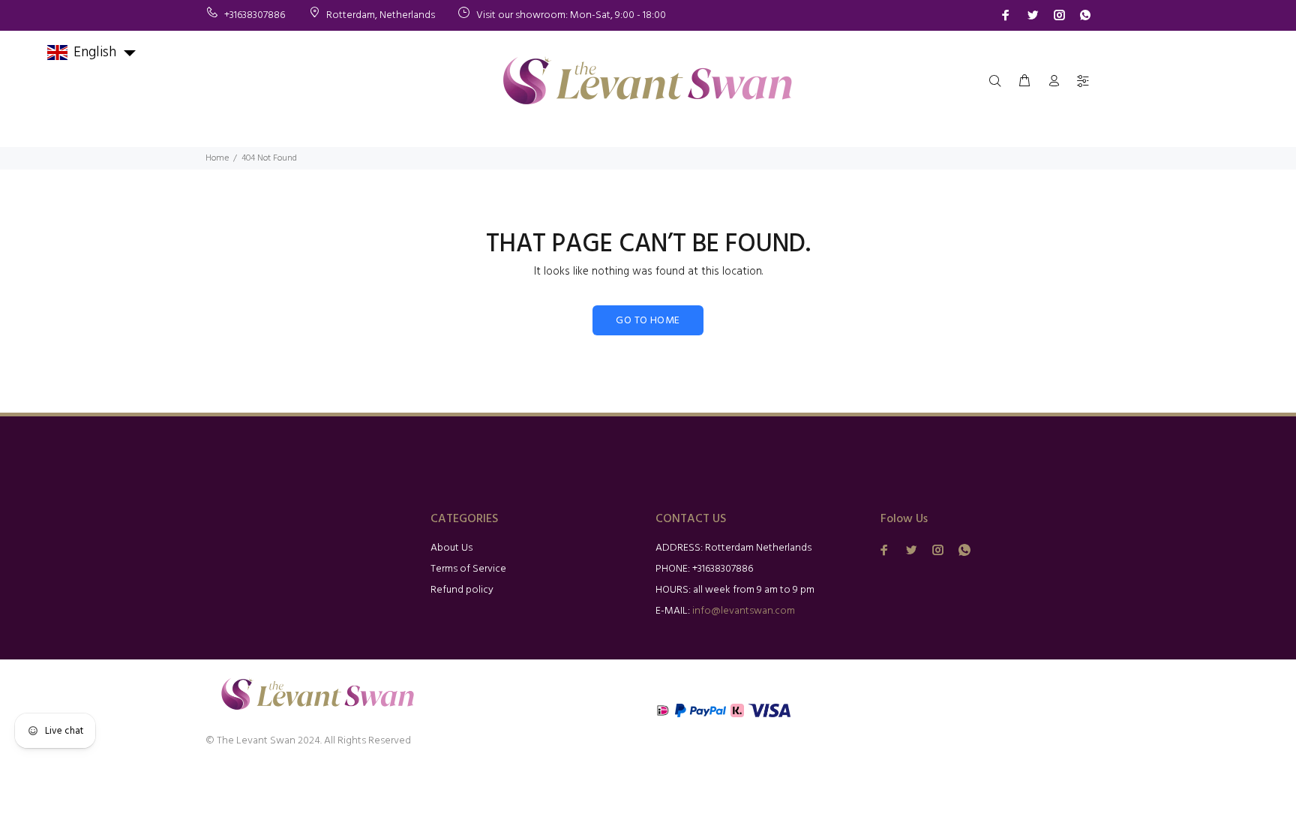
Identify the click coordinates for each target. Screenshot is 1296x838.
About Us (451, 548)
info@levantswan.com (743, 611)
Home (217, 158)
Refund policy (462, 590)
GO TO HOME (648, 320)
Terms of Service (468, 569)
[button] (92, 52)
